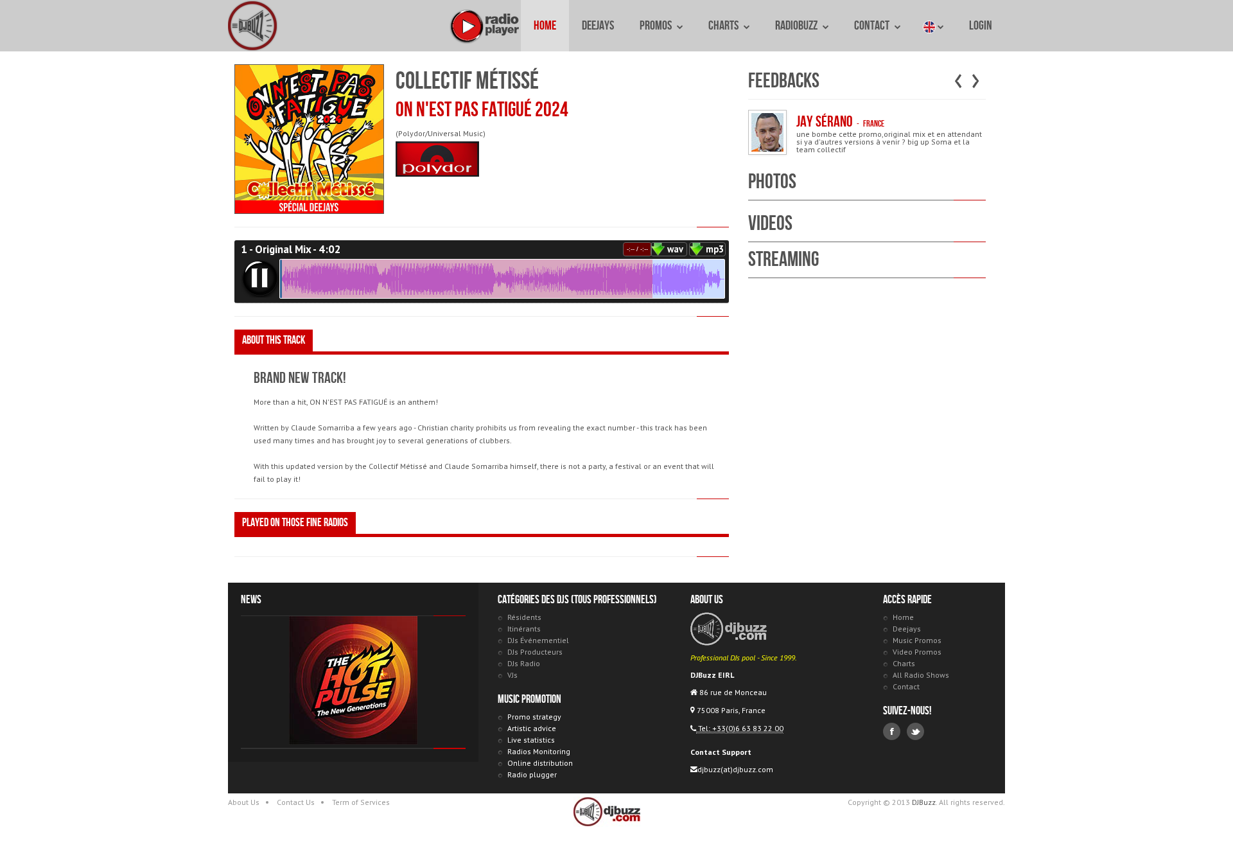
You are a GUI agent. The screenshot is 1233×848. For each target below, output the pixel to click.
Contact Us (296, 802)
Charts (724, 25)
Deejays (598, 25)
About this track (273, 340)
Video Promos (917, 652)
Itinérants (524, 628)
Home (545, 25)
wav (675, 249)
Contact (872, 25)
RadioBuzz (797, 25)
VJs (512, 675)
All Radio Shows (921, 675)
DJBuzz (253, 25)
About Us (243, 802)
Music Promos (917, 640)
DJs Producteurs (535, 652)
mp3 (715, 249)
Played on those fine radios (295, 522)
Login (980, 25)
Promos (657, 25)
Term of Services (361, 802)
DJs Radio (523, 663)
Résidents (524, 617)
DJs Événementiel (538, 640)
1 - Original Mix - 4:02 (291, 249)
